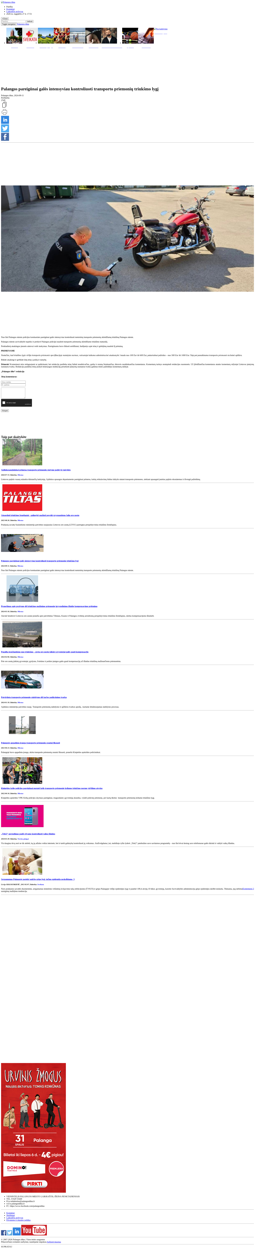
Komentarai (248, 889)
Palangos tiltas (23, 24)
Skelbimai (10, 1215)
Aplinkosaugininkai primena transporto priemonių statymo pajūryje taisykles (36, 470)
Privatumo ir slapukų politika (18, 1220)
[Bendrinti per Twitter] (5, 131)
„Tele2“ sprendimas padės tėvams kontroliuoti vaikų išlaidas (28, 834)
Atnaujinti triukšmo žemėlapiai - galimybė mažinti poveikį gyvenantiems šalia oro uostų (40, 515)
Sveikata (40, 884)
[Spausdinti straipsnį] (4, 114)
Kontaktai (10, 9)
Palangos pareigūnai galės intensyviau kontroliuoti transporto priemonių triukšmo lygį (39, 561)
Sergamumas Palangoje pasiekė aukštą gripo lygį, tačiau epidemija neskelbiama (38, 879)
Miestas (20, 475)
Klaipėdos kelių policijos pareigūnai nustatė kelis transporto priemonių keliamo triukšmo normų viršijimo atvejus (52, 788)
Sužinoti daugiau (54, 1242)
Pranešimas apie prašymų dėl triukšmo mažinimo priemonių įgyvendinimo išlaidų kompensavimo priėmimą (49, 606)
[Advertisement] (127, 66)
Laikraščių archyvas (14, 11)
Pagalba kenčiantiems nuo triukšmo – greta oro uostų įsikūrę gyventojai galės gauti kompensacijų (44, 652)
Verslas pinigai (23, 839)
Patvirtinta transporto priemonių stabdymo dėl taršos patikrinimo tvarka (34, 697)
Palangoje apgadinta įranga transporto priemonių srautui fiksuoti (30, 743)
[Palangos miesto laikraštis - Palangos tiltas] (8, 2)
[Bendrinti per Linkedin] (5, 123)
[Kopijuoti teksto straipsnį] (4, 107)
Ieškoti (29, 21)
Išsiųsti (5, 411)
